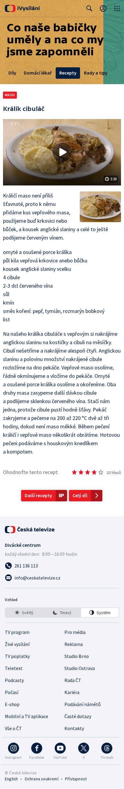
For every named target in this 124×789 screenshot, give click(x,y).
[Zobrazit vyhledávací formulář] (89, 8)
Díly (12, 73)
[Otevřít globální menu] (117, 8)
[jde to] (87, 472)
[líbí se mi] (94, 472)
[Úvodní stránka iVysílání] (22, 8)
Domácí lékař (38, 73)
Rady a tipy (95, 73)
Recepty (67, 73)
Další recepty (38, 495)
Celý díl (80, 495)
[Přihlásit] (103, 8)
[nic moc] (81, 472)
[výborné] (101, 472)
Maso (10, 95)
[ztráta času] (74, 472)
